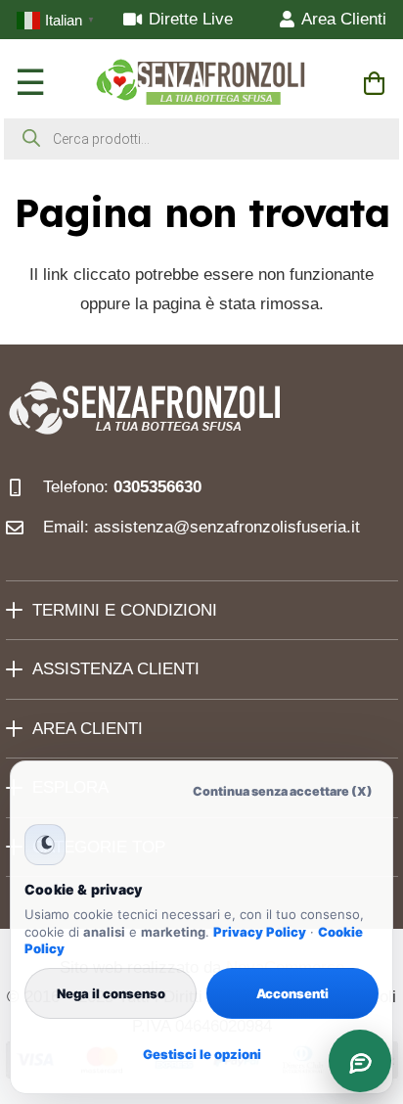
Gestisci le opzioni (202, 1054)
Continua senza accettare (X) (283, 791)
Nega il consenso (111, 993)
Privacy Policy (259, 932)
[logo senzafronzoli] (202, 83)
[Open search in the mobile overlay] (201, 139)
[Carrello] (374, 83)
